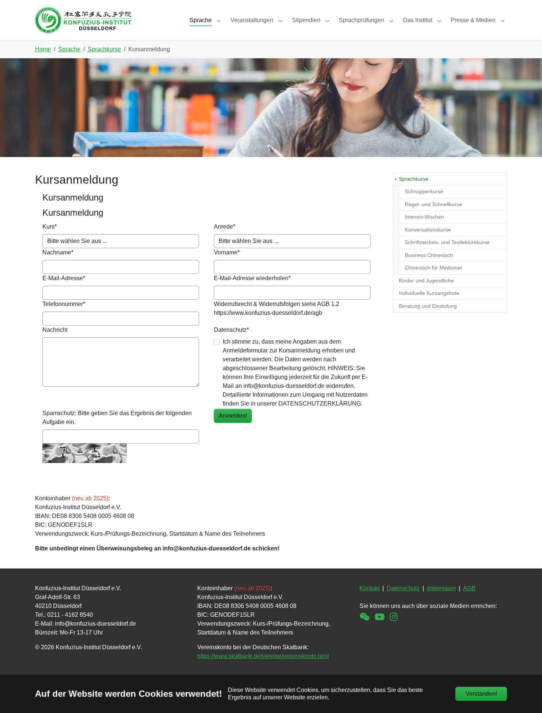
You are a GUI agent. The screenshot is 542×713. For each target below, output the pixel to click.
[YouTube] (380, 617)
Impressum (441, 588)
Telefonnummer (63, 304)
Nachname (57, 252)
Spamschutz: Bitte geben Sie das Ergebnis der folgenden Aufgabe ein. (117, 417)
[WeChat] (364, 617)
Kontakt (369, 588)
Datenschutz (231, 330)
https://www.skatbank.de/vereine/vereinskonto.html (263, 656)
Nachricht (54, 330)
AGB (469, 588)
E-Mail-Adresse (63, 278)
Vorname (227, 252)
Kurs (49, 226)
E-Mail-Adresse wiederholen (252, 278)
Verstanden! (481, 694)
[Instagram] (393, 617)
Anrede (224, 226)
